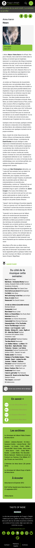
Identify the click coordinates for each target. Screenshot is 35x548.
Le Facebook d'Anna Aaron (18, 420)
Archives (25, 545)
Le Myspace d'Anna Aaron (18, 415)
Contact (7, 545)
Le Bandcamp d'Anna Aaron (18, 410)
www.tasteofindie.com (17, 529)
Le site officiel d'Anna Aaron (18, 405)
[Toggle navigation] (31, 3)
